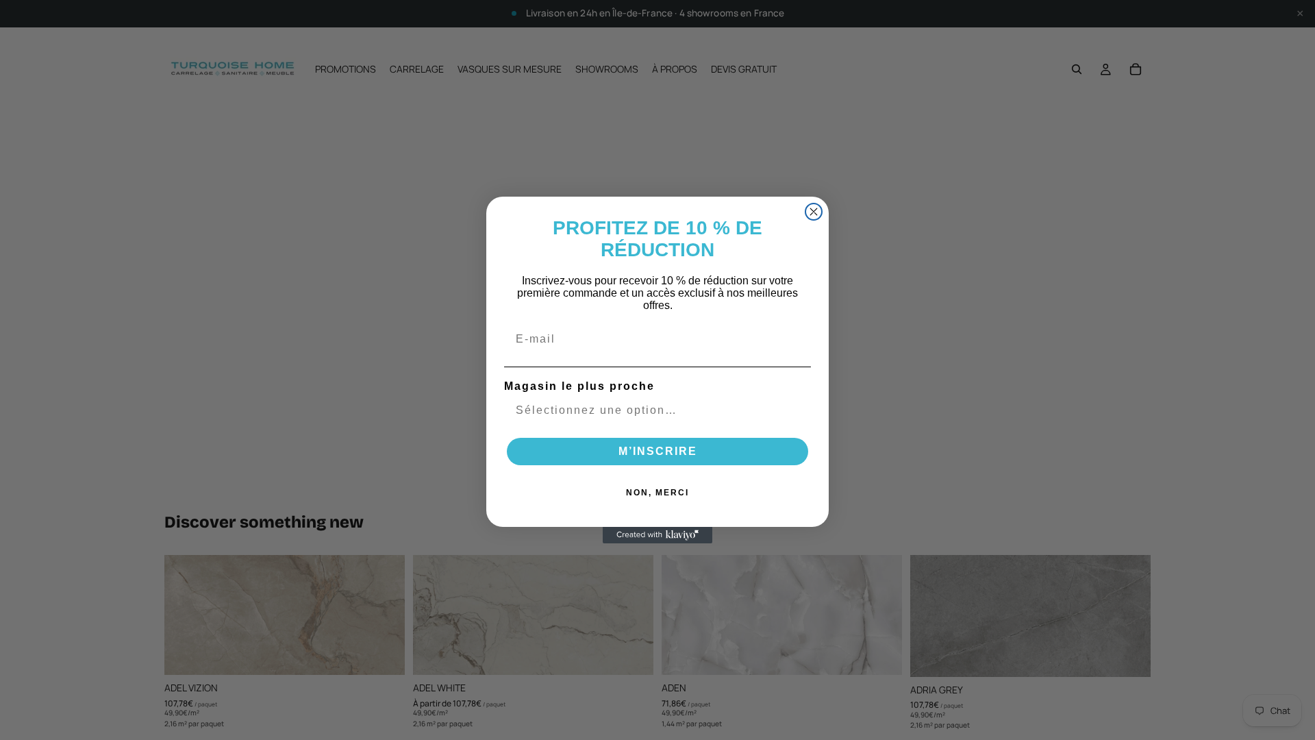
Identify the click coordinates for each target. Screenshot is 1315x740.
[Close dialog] (813, 212)
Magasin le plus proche (579, 386)
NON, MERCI (657, 492)
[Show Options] (798, 410)
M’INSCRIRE (657, 451)
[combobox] (653, 410)
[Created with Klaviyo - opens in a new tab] (657, 535)
